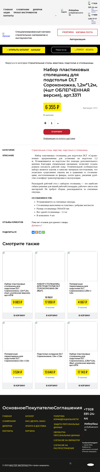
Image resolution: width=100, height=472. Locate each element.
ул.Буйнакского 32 (76, 12)
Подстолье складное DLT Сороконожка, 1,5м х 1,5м (50, 355)
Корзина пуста (84, 32)
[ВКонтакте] (33, 232)
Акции (6, 13)
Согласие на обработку (67, 440)
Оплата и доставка (35, 426)
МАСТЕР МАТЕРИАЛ (19, 465)
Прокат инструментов (25, 13)
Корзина (30, 431)
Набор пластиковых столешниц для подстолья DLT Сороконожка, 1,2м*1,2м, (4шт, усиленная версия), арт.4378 (17, 289)
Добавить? (37, 225)
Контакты (8, 16)
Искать (89, 50)
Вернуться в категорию (49, 63)
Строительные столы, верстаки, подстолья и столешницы (60, 150)
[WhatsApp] (43, 232)
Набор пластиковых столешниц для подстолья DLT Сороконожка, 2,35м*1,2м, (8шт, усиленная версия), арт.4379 (82, 359)
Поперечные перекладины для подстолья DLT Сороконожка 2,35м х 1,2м (80, 288)
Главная (8, 10)
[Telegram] (40, 232)
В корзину (57, 132)
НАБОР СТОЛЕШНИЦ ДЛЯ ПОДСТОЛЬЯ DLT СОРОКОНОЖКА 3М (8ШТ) (48, 287)
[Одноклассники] (36, 232)
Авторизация (77, 39)
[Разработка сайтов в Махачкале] (84, 465)
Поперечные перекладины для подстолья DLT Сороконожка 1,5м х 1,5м (16, 357)
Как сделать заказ (35, 421)
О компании (22, 10)
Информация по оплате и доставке (59, 138)
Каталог (36, 50)
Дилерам (37, 10)
